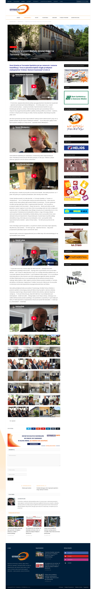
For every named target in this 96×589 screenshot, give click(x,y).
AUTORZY (29, 1)
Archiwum (61, 587)
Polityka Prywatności (69, 587)
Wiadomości (27, 17)
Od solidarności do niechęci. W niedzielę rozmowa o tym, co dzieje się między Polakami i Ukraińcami (33, 531)
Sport (36, 17)
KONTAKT (56, 1)
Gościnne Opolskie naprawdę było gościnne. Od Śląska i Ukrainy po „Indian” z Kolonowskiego (15, 531)
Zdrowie (54, 17)
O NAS (61, 1)
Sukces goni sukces (26, 488)
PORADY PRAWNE (64, 17)
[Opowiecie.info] (19, 9)
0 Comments (34, 58)
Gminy (18, 17)
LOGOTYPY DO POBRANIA (46, 1)
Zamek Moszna (75, 17)
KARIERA (23, 1)
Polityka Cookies (78, 587)
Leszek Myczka (14, 58)
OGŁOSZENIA (16, 1)
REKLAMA (9, 1)
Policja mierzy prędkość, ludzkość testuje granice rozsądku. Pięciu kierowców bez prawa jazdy (52, 531)
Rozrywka (45, 17)
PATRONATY (35, 1)
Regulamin (86, 587)
